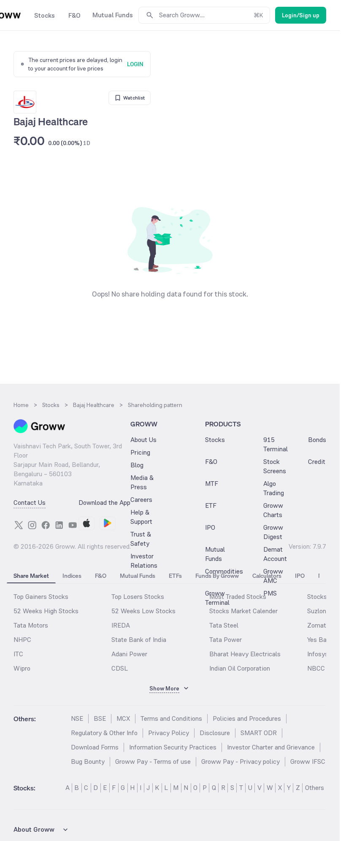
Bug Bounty (88, 761)
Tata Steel (223, 625)
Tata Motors (31, 625)
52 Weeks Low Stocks (143, 610)
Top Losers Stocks (137, 596)
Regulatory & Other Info (104, 732)
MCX (123, 718)
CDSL (119, 668)
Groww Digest (273, 532)
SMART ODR (259, 732)
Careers (141, 499)
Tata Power (225, 639)
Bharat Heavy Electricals (245, 654)
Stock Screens (274, 466)
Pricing (140, 452)
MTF (211, 483)
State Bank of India (138, 639)
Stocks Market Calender (243, 610)
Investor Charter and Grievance (271, 747)
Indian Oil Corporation (239, 668)
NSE (77, 718)
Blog (136, 465)
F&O (211, 461)
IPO (210, 527)
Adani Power (129, 654)
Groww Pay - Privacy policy (240, 761)
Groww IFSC (307, 761)
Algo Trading (273, 488)
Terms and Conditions (171, 718)
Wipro (22, 668)
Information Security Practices (172, 747)
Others (314, 787)
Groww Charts (273, 510)
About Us (143, 439)
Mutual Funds (215, 554)
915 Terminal (275, 444)
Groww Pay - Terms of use (153, 761)
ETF (210, 505)
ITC (18, 654)
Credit (316, 461)
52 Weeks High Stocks (46, 610)
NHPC (22, 639)
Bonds (317, 439)
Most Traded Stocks (237, 596)
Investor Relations (143, 561)
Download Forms (95, 747)
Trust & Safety (140, 539)
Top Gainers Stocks (41, 596)
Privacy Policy (168, 732)
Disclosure (215, 732)
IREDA (120, 625)
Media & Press (142, 482)
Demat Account (275, 554)
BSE (100, 718)
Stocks (215, 439)
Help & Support (141, 517)
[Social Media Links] (19, 525)
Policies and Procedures (247, 718)
